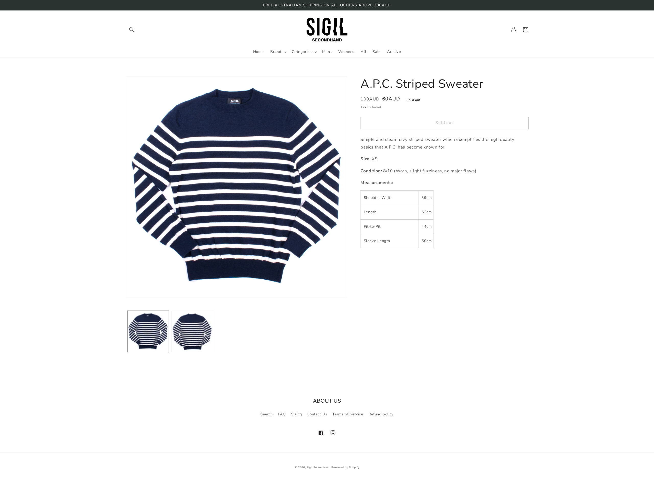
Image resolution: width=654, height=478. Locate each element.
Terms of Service (347, 414)
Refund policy (381, 414)
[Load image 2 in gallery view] (192, 331)
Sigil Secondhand (319, 467)
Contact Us (317, 414)
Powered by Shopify (345, 467)
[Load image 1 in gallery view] (148, 331)
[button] (132, 30)
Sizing (296, 414)
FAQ (282, 414)
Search (266, 414)
